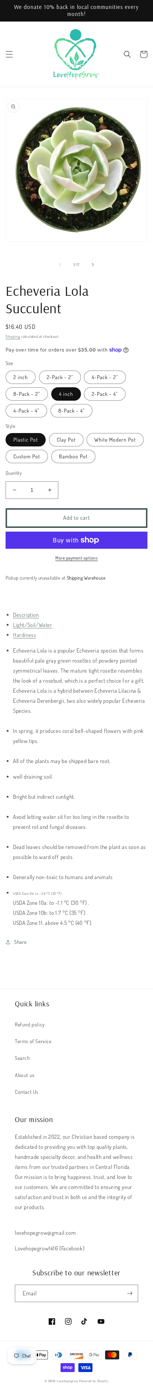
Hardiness (24, 634)
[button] (9, 54)
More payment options (76, 558)
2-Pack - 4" (105, 394)
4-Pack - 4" (26, 410)
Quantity (14, 473)
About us (25, 1075)
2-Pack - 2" (60, 377)
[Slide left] (60, 264)
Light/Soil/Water (32, 624)
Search (22, 1058)
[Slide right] (93, 264)
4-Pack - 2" (105, 377)
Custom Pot (26, 456)
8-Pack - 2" (26, 394)
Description (26, 614)
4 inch (66, 394)
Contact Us (26, 1092)
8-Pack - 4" (71, 410)
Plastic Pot (25, 439)
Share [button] (20, 942)
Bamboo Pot (73, 456)
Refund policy (30, 1024)
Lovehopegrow (67, 1381)
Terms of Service (33, 1041)
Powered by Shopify (93, 1381)
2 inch (20, 377)
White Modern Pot (115, 439)
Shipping (13, 336)
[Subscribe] (129, 1293)
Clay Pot (66, 439)
